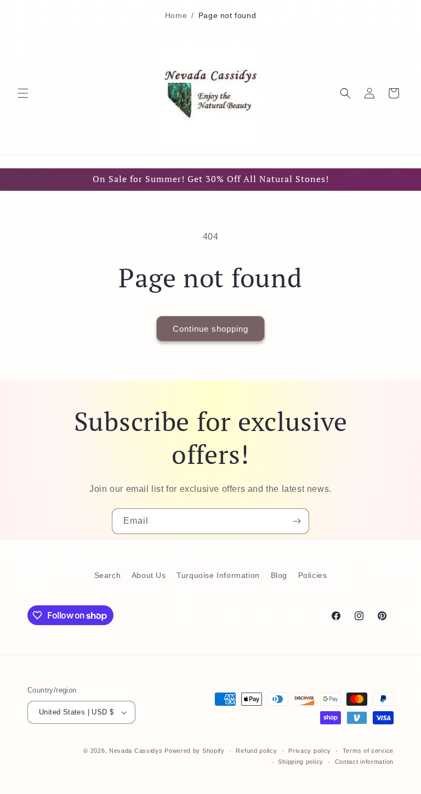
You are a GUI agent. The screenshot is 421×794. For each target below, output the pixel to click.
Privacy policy (309, 750)
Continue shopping (210, 328)
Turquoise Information (218, 575)
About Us (149, 575)
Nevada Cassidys (136, 750)
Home (176, 15)
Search (107, 575)
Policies (312, 575)
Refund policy (256, 750)
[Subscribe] (297, 521)
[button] (23, 93)
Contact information (364, 761)
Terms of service (368, 750)
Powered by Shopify (194, 750)
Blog (279, 575)
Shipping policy (300, 761)
